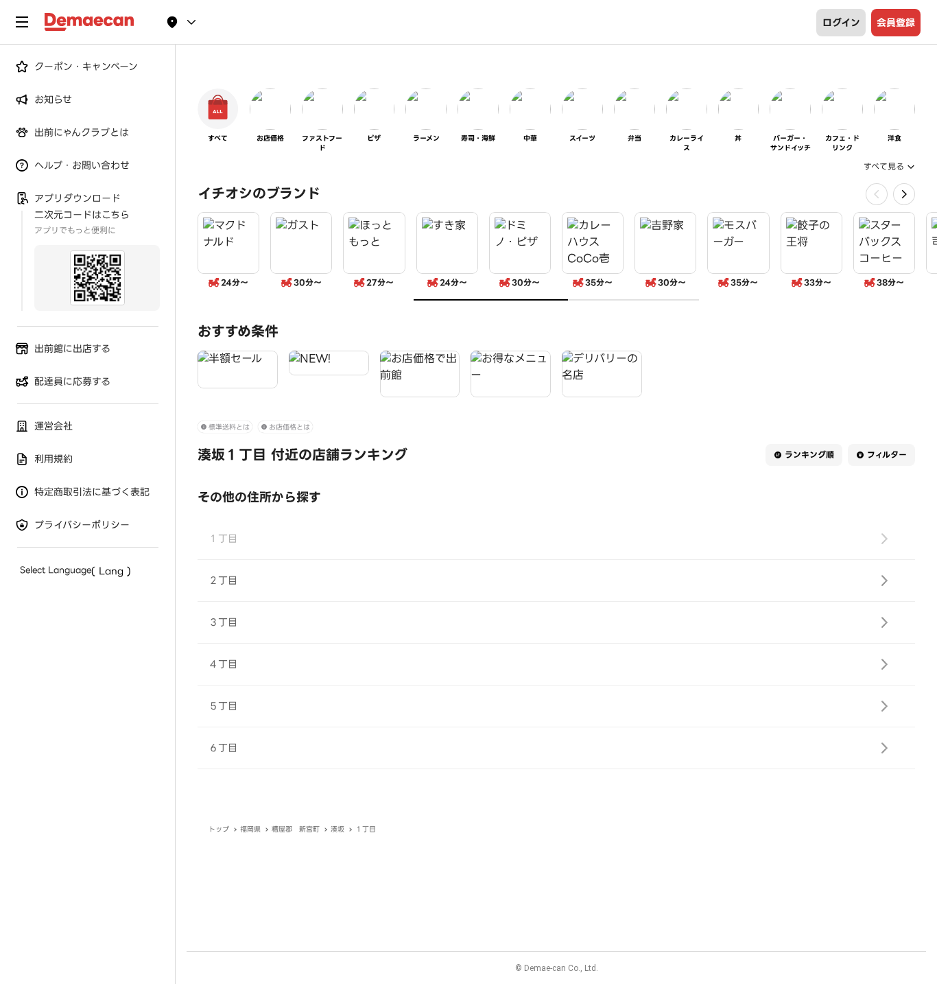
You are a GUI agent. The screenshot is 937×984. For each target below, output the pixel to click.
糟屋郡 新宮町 (296, 829)
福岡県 (250, 829)
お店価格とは (289, 427)
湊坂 (337, 829)
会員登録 (896, 22)
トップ (219, 829)
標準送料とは (229, 427)
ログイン (841, 22)
